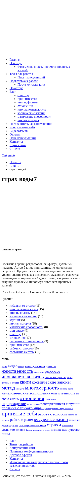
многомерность (42, 388)
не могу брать (66, 389)
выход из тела (35, 366)
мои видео (17, 330)
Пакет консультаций (31, 77)
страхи (54, 424)
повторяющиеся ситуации (60, 404)
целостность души (41, 430)
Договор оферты (21, 455)
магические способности (34, 116)
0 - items (15, 148)
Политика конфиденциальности (31, 451)
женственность (17, 371)
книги (25, 382)
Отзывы (15, 134)
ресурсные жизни (51, 419)
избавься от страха (22, 305)
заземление (39, 372)
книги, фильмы (28, 102)
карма (69, 377)
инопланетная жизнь (32, 109)
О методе (16, 63)
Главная (15, 59)
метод (8, 388)
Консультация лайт (22, 127)
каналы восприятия (55, 377)
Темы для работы (21, 73)
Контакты (16, 141)
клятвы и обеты (10, 382)
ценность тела (59, 429)
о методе (23, 95)
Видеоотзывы (19, 131)
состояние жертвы (22, 352)
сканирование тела (32, 425)
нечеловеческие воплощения (26, 393)
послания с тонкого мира (27, 341)
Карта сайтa (18, 145)
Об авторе (16, 88)
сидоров (13, 425)
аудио (4, 367)
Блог (13, 91)
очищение (50, 399)
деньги (51, 366)
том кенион (17, 429)
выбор (21, 367)
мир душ (20, 389)
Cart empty (9, 155)
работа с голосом (21, 348)
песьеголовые (33, 404)
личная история (28, 120)
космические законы (31, 113)
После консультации (31, 84)
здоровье (52, 371)
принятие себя (27, 98)
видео (13, 366)
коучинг (15, 320)
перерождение (14, 403)
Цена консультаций (23, 138)
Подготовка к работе (24, 81)
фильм (29, 430)
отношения (25, 106)
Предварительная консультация (31, 123)
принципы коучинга (57, 408)
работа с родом (21, 420)
